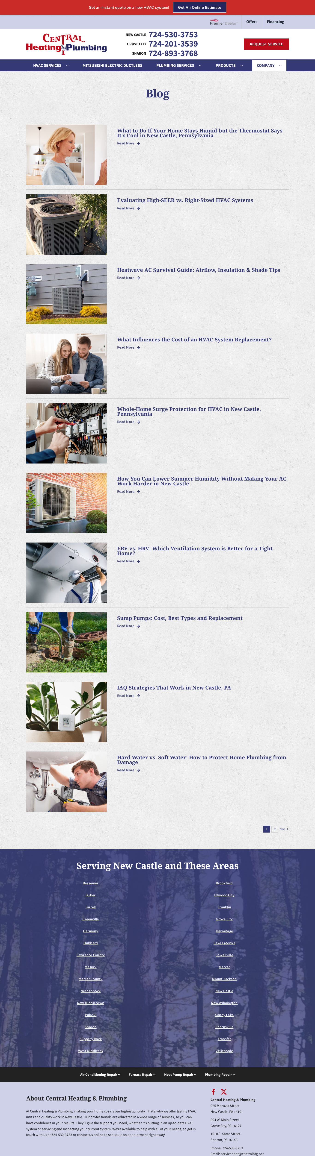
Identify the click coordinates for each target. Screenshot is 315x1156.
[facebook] (213, 1092)
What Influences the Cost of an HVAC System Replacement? (194, 339)
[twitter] (224, 1092)
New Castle (224, 991)
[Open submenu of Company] (282, 65)
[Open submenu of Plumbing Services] (202, 65)
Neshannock (91, 991)
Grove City (224, 919)
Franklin (224, 907)
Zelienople (224, 1050)
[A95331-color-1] (66, 35)
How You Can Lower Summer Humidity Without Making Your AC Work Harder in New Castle (201, 481)
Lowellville (224, 955)
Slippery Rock (91, 1039)
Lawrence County (91, 955)
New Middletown (90, 1003)
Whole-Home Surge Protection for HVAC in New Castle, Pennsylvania (189, 411)
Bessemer (90, 883)
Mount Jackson (224, 979)
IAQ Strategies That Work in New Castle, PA (174, 687)
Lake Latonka (224, 943)
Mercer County (90, 979)
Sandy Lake (224, 1015)
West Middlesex (90, 1050)
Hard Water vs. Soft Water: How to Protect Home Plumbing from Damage (201, 760)
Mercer (224, 967)
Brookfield (224, 883)
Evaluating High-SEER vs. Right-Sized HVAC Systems (185, 200)
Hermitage (224, 931)
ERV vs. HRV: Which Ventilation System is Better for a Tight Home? (195, 551)
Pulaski (91, 1015)
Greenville (90, 919)
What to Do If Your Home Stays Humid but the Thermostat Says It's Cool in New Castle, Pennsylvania (199, 133)
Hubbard (90, 943)
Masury (90, 967)
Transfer (224, 1039)
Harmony (90, 931)
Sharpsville (224, 1027)
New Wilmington (224, 1003)
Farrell (91, 907)
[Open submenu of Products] (244, 65)
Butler (90, 895)
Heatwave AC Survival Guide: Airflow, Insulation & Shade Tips (198, 269)
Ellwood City (224, 895)
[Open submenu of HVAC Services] (69, 65)
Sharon (90, 1027)
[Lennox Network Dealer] (225, 22)
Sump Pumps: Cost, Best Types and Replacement (180, 618)
